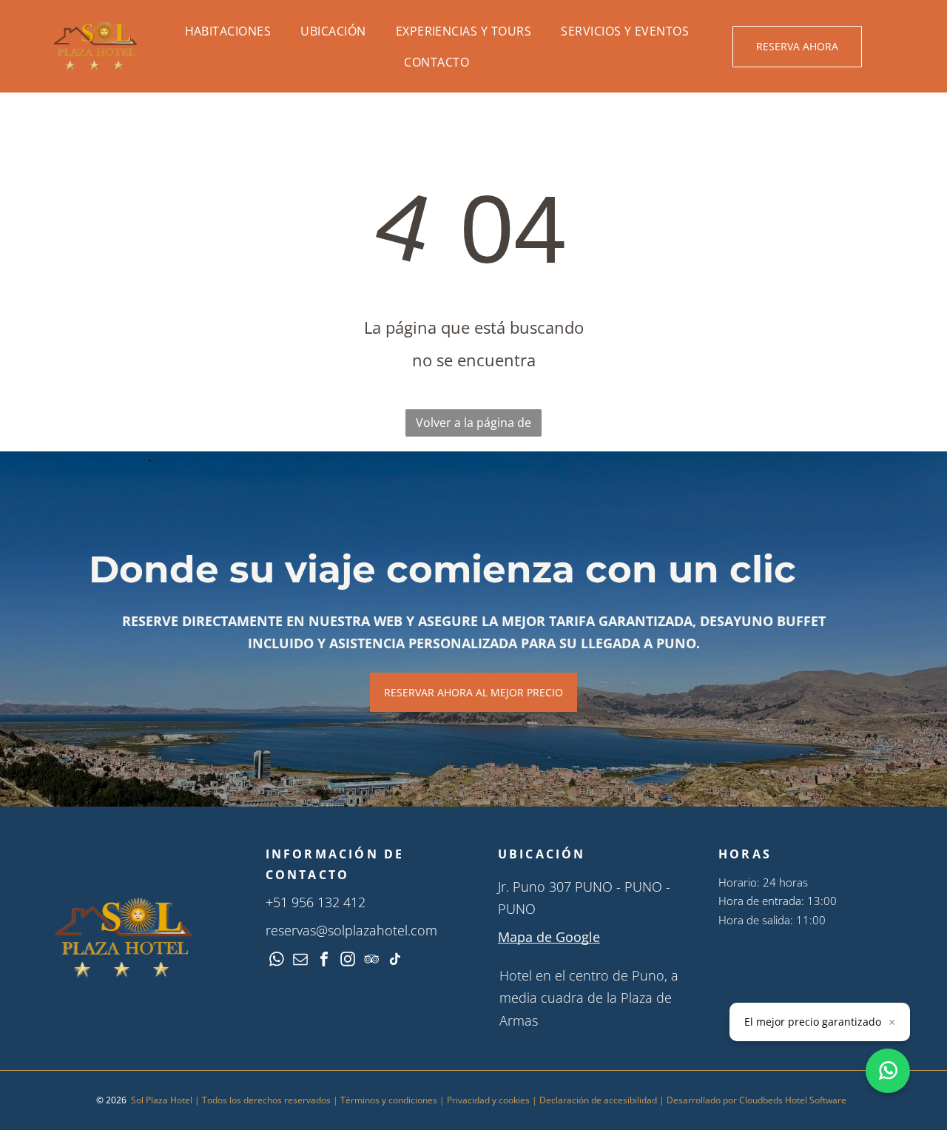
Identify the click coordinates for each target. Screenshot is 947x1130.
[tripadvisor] (371, 961)
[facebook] (324, 961)
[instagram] (348, 961)
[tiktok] (395, 961)
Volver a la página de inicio (473, 425)
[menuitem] (228, 31)
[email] (300, 961)
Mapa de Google (549, 937)
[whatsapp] (277, 961)
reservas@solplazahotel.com (351, 930)
